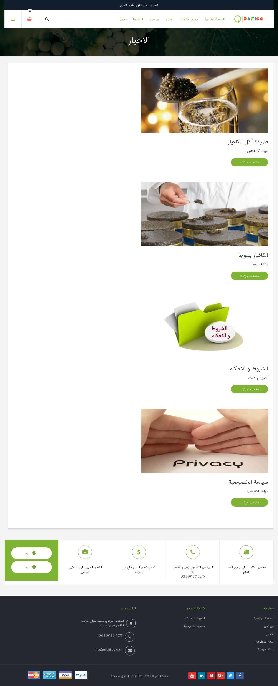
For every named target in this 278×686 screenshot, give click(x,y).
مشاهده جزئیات (250, 162)
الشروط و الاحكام (248, 368)
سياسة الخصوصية (248, 482)
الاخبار (270, 633)
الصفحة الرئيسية (264, 618)
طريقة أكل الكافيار (248, 142)
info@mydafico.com (108, 649)
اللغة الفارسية (266, 649)
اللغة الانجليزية (265, 641)
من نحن (269, 626)
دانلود (29, 553)
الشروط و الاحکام (195, 618)
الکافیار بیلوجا (253, 255)
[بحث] (47, 19)
